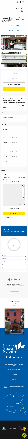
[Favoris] (20, 2)
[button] (18, 2)
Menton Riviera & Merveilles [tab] (17, 386)
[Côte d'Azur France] (12, 428)
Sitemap (26, 422)
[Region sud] (22, 428)
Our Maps (11, 422)
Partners (16, 422)
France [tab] (5, 386)
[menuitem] (19, 10)
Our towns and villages (4, 422)
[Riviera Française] (4, 428)
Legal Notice (21, 422)
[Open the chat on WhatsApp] (24, 435)
